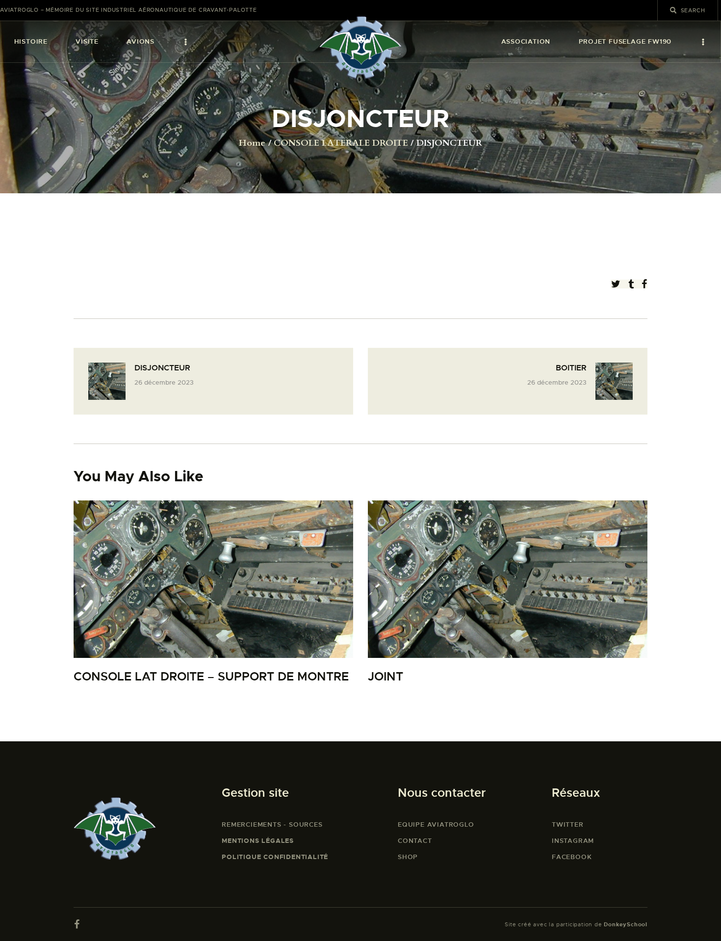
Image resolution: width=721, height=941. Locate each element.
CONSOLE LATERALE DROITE (341, 143)
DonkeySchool (625, 924)
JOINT (385, 677)
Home (252, 143)
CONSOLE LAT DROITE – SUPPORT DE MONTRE (211, 677)
